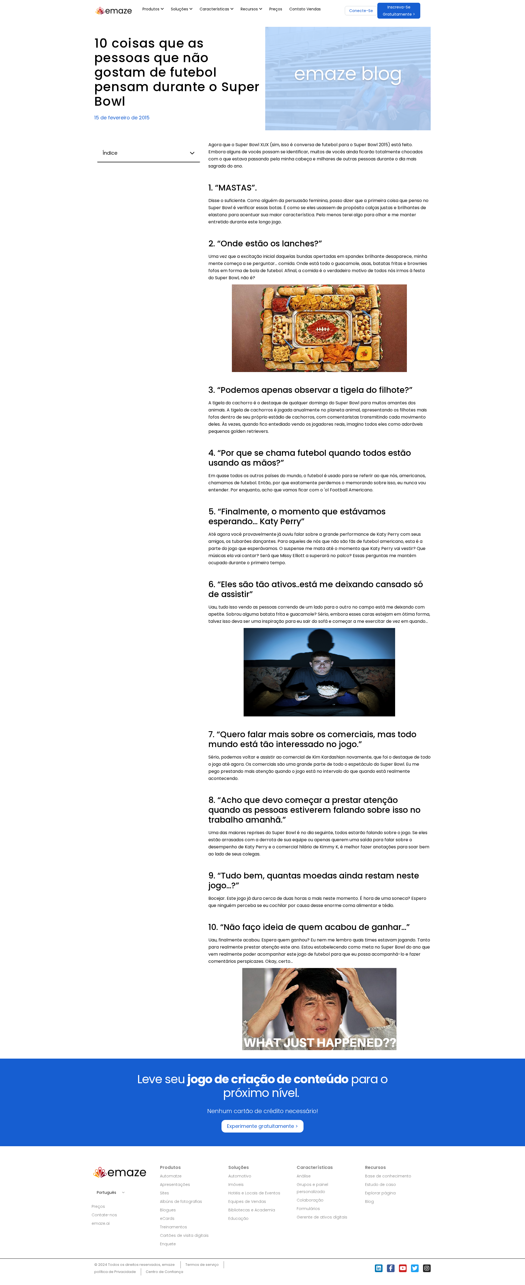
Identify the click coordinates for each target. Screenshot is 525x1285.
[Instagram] (427, 1268)
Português (106, 1192)
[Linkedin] (379, 1268)
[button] (398, 11)
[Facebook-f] (391, 1268)
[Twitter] (415, 1268)
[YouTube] (403, 1268)
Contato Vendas (305, 9)
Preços (275, 9)
